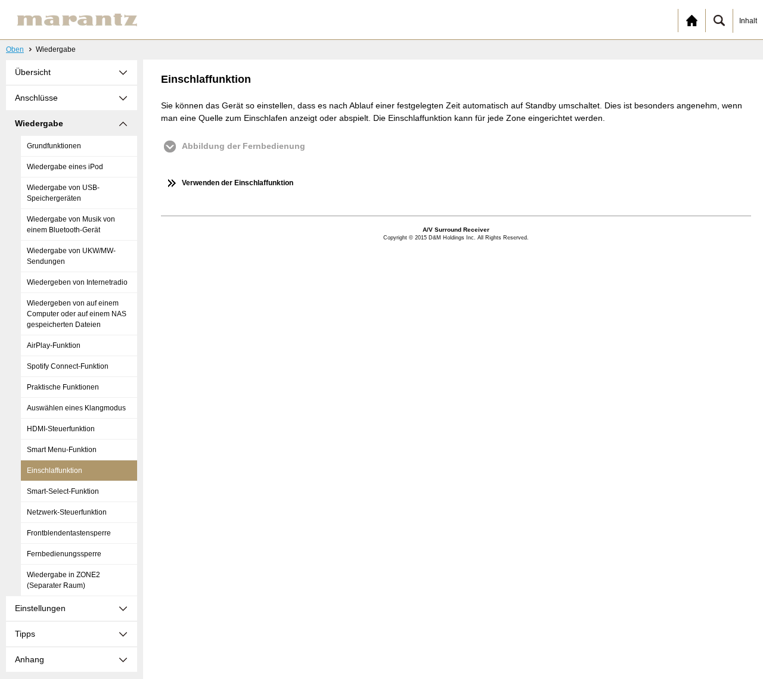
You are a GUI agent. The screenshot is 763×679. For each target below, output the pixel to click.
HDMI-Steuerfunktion (61, 429)
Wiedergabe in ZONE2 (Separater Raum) (63, 580)
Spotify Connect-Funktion (67, 366)
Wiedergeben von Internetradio (77, 282)
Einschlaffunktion (54, 470)
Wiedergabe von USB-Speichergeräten (63, 193)
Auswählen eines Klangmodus (76, 408)
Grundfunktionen (54, 146)
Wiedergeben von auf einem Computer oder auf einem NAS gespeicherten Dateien (76, 314)
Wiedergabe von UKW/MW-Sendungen (71, 256)
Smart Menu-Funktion (62, 450)
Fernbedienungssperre (64, 554)
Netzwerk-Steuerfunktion (67, 512)
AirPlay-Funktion (53, 345)
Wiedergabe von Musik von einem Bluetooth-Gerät (71, 224)
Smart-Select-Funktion (63, 491)
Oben (15, 49)
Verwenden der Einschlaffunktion (237, 183)
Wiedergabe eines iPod (65, 167)
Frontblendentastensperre (69, 533)
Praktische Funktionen (63, 387)
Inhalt (748, 21)
